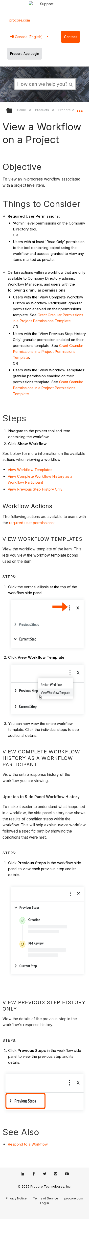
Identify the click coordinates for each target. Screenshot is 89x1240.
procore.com (19, 20)
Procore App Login (24, 54)
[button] (71, 84)
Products (42, 110)
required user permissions (31, 522)
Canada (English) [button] (28, 37)
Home (22, 110)
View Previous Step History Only (35, 489)
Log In (44, 1203)
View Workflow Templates (30, 469)
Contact (70, 37)
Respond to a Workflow (28, 1144)
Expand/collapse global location (80, 109)
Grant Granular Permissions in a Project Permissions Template (48, 351)
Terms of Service (45, 1198)
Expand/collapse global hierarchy (12, 110)
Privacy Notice (16, 1198)
